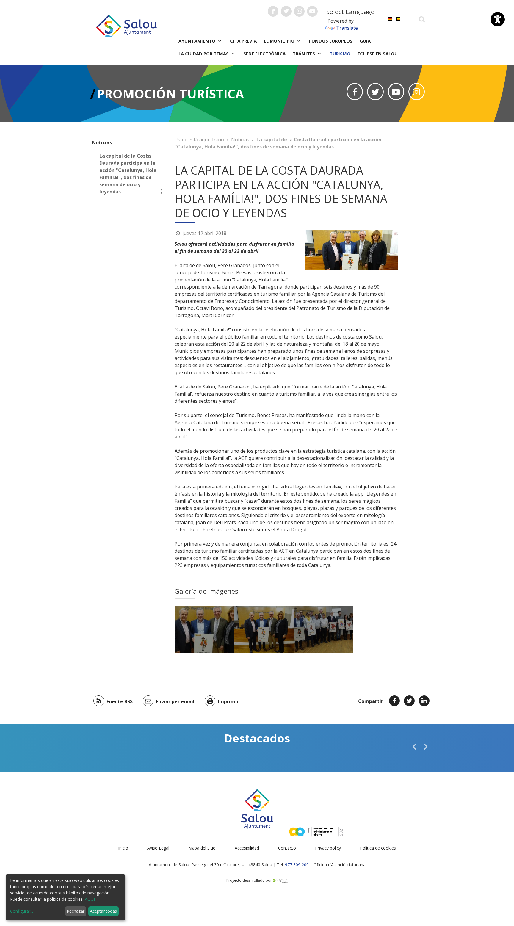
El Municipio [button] (280, 41)
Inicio (218, 139)
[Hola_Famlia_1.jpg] (264, 629)
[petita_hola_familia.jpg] (204, 629)
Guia (365, 41)
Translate (347, 28)
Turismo (340, 54)
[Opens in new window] (355, 91)
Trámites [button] (304, 54)
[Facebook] (394, 700)
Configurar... (21, 911)
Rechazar (75, 911)
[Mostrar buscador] (421, 19)
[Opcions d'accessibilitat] (497, 19)
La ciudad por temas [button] (204, 54)
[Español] (398, 18)
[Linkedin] (424, 700)
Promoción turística (170, 93)
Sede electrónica (264, 54)
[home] (126, 25)
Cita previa (243, 41)
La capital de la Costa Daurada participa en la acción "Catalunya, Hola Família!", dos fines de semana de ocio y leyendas (127, 174)
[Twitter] (409, 700)
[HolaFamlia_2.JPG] (323, 629)
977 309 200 (297, 864)
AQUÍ (90, 899)
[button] (414, 746)
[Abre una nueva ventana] (273, 11)
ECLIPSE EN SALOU (378, 54)
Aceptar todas (103, 911)
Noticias (102, 142)
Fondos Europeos (330, 41)
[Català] (390, 18)
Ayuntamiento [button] (197, 41)
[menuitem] (390, 18)
